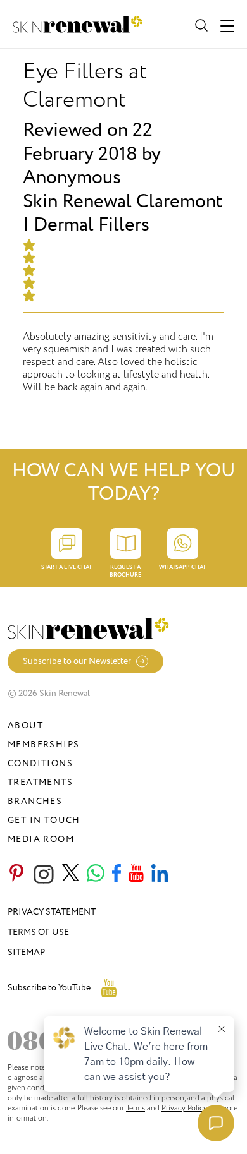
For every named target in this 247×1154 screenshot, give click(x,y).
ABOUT (25, 725)
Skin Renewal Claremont (123, 201)
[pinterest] (16, 874)
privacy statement (52, 912)
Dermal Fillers (91, 225)
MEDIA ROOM (41, 839)
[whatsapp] (95, 874)
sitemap (26, 952)
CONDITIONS (40, 763)
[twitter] (70, 874)
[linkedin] (159, 874)
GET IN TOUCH (44, 820)
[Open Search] (200, 24)
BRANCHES (35, 801)
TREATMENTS (40, 782)
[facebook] (116, 874)
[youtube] (136, 874)
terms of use (38, 932)
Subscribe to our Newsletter (77, 661)
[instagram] (43, 874)
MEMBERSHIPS (43, 744)
